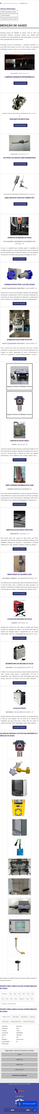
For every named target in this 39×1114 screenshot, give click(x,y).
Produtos (19, 1059)
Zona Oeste (24, 1017)
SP (23, 994)
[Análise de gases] (19, 886)
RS (2, 999)
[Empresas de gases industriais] (19, 748)
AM (27, 999)
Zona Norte (16, 1017)
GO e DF (22, 999)
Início (19, 1054)
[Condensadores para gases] (19, 867)
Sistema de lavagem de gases (8, 12)
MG (15, 994)
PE (7, 999)
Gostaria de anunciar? (19, 1075)
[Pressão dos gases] (19, 788)
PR (28, 994)
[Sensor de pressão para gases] (19, 946)
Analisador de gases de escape (9, 19)
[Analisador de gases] (19, 827)
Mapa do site (19, 1069)
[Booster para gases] (19, 808)
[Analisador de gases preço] (19, 847)
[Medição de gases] (19, 375)
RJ (10, 994)
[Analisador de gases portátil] (19, 906)
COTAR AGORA (20, 83)
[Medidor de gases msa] (19, 965)
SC (32, 994)
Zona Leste (5, 1021)
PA (32, 999)
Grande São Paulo (16, 1021)
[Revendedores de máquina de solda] (19, 653)
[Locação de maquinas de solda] (19, 608)
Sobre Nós (19, 1064)
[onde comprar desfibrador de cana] (19, 474)
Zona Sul (32, 1017)
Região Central (6, 1017)
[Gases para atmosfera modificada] (19, 768)
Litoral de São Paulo (28, 1021)
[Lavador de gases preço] (19, 430)
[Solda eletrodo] (19, 697)
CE (16, 999)
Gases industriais (5, 15)
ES (19, 994)
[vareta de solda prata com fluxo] (19, 519)
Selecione (4, 994)
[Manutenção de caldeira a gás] (19, 563)
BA (11, 999)
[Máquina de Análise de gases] (19, 926)
